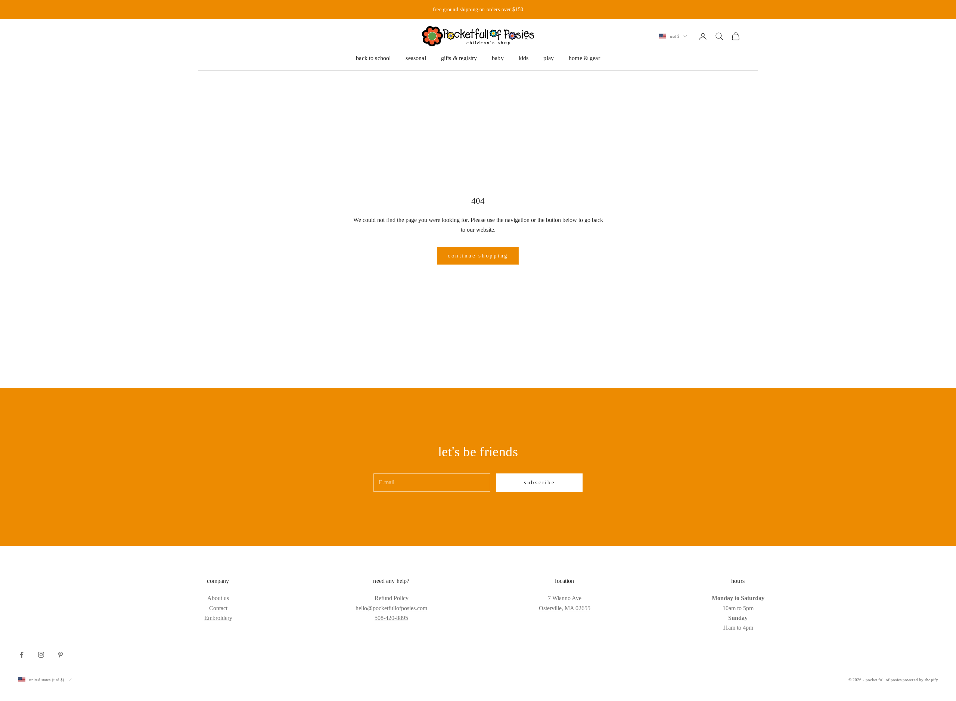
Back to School (373, 58)
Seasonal (416, 58)
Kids (524, 58)
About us (218, 598)
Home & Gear (584, 58)
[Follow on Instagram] (41, 654)
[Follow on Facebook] (21, 654)
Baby (498, 58)
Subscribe (539, 482)
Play (548, 58)
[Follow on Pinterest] (60, 654)
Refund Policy (392, 598)
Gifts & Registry (459, 58)
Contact (218, 608)
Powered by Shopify (920, 679)
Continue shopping (478, 256)
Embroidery (218, 618)
